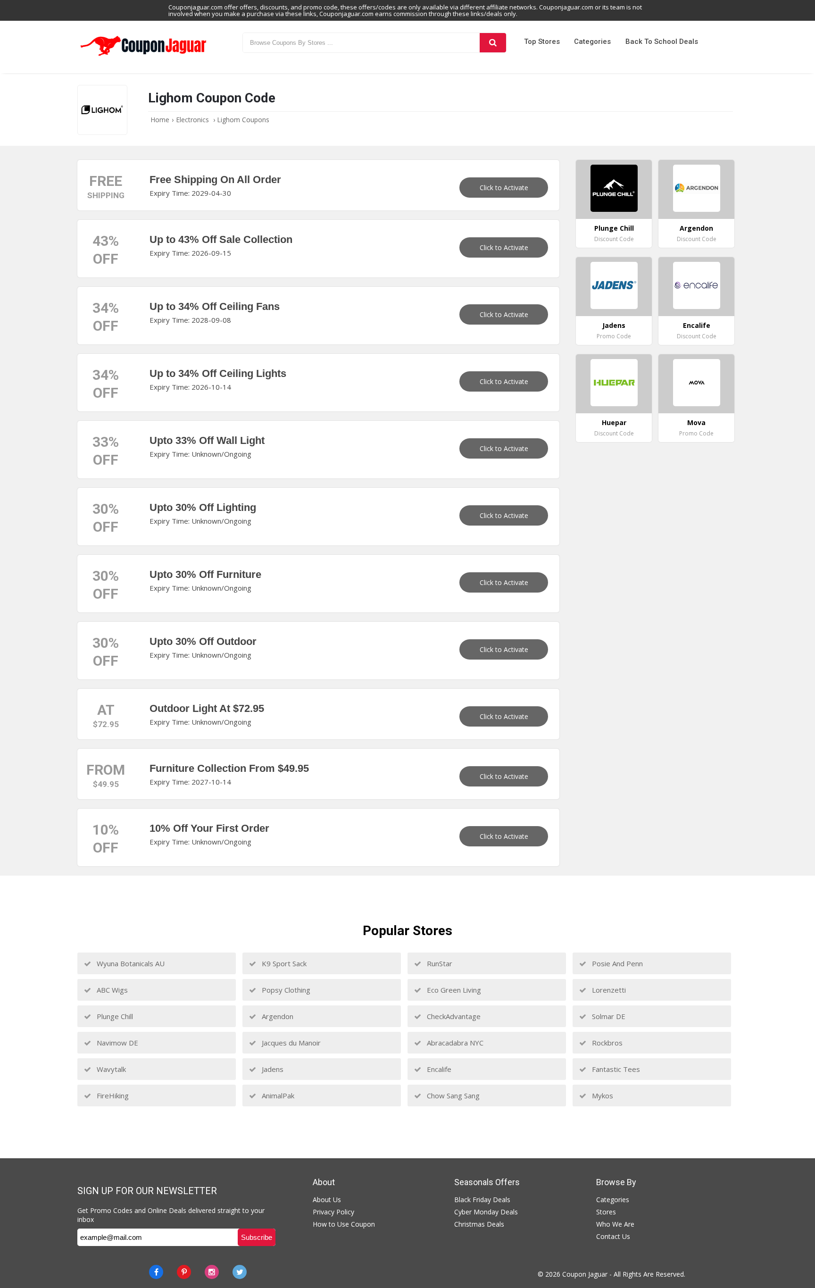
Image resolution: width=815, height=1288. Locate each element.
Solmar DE (607, 1016)
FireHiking (112, 1095)
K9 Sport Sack (283, 963)
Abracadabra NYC (454, 1042)
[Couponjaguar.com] (143, 56)
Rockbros (606, 1042)
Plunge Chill (114, 1016)
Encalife (438, 1069)
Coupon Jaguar (584, 1274)
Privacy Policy (333, 1211)
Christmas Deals (479, 1224)
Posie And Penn (616, 963)
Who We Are (615, 1224)
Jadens (271, 1069)
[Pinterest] (184, 1272)
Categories (592, 41)
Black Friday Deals (482, 1199)
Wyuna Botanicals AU (130, 963)
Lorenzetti (608, 990)
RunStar (438, 963)
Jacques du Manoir (290, 1042)
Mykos (601, 1095)
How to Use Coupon (344, 1224)
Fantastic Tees (615, 1069)
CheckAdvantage (453, 1016)
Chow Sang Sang (452, 1095)
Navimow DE (116, 1042)
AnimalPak (277, 1095)
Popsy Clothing (285, 990)
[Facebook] (156, 1272)
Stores (606, 1211)
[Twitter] (240, 1272)
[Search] (493, 42)
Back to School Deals (661, 41)
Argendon (276, 1016)
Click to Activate (504, 187)
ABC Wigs (111, 990)
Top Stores (542, 41)
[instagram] (212, 1272)
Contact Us (613, 1236)
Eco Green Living (453, 990)
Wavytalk (110, 1069)
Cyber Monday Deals (486, 1211)
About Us (327, 1199)
